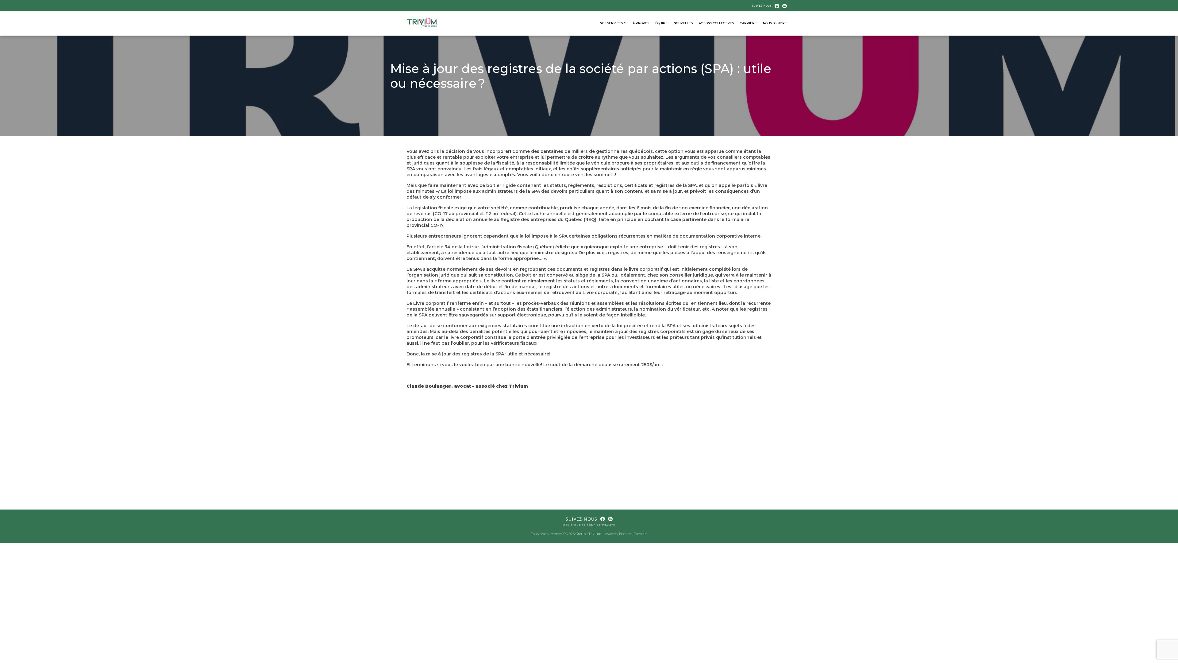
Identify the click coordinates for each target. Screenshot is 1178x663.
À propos (641, 23)
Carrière (748, 23)
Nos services (612, 23)
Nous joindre (775, 23)
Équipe (661, 23)
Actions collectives (716, 23)
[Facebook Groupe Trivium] (777, 5)
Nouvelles (683, 23)
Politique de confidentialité (589, 524)
